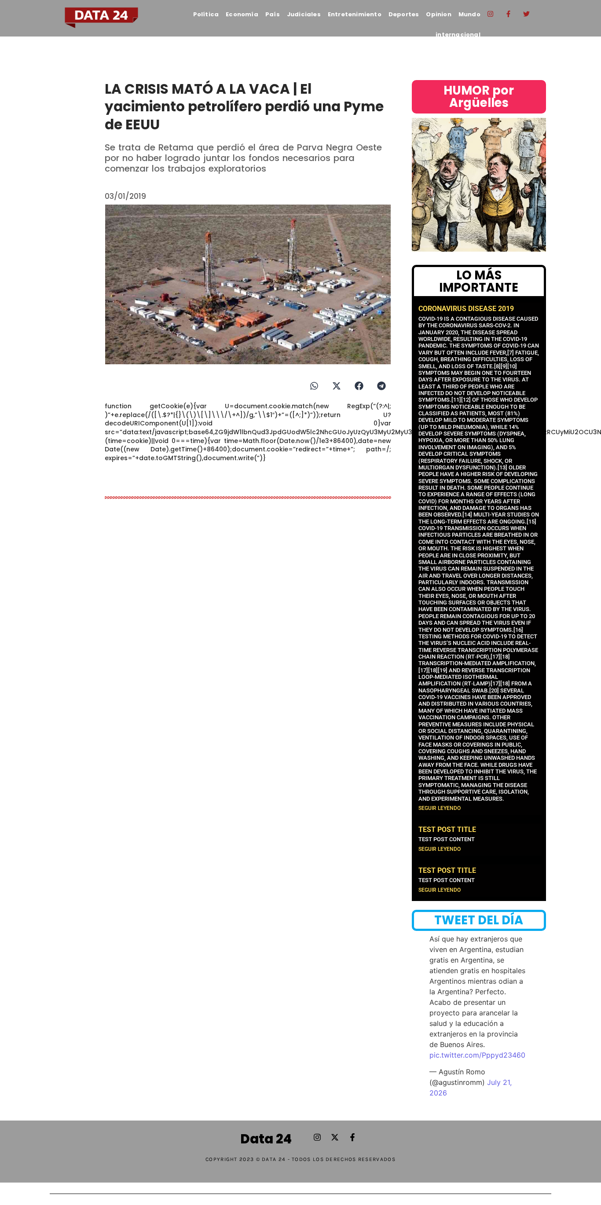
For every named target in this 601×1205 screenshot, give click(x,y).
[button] (314, 386)
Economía (242, 14)
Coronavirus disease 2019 (466, 308)
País (272, 14)
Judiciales (304, 14)
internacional (458, 34)
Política (206, 14)
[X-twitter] (335, 1137)
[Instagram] (490, 13)
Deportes (403, 14)
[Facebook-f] (508, 13)
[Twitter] (526, 13)
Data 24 (266, 1139)
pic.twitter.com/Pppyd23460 (477, 1055)
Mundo (469, 14)
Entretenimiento (354, 14)
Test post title (447, 829)
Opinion (438, 14)
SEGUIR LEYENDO (439, 808)
